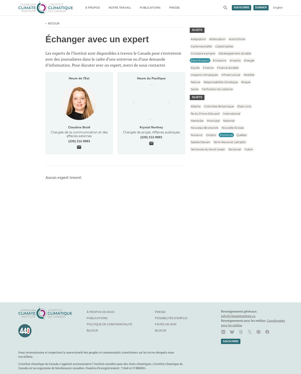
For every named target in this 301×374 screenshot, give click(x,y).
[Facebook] (267, 331)
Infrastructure (230, 75)
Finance (208, 67)
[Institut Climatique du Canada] (45, 7)
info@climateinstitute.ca (238, 316)
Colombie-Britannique (219, 106)
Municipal (213, 120)
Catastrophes (224, 46)
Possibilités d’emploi (171, 318)
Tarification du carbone (217, 89)
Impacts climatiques (204, 75)
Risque (245, 82)
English (278, 7)
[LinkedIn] (223, 331)
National (228, 120)
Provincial (226, 135)
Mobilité (249, 75)
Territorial (234, 149)
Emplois (235, 60)
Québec (241, 135)
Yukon (248, 149)
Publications (150, 7)
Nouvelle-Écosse (233, 127)
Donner (261, 7)
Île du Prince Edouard (205, 113)
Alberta (196, 106)
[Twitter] (249, 331)
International (231, 113)
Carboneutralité (201, 46)
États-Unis (244, 106)
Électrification (200, 60)
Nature (195, 82)
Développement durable (235, 53)
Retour (53, 23)
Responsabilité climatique (221, 82)
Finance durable (227, 67)
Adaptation (198, 39)
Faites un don (166, 324)
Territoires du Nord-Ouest (208, 149)
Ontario (211, 135)
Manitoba (197, 120)
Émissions (219, 60)
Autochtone (237, 39)
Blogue (92, 330)
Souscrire (241, 7)
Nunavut (197, 135)
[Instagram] (258, 331)
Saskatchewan (200, 142)
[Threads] (240, 331)
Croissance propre (203, 53)
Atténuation (217, 39)
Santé (194, 89)
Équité (195, 67)
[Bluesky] (232, 331)
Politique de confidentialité (109, 324)
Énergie (249, 60)
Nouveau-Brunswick (204, 127)
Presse (174, 7)
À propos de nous (100, 312)
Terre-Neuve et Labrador (230, 142)
